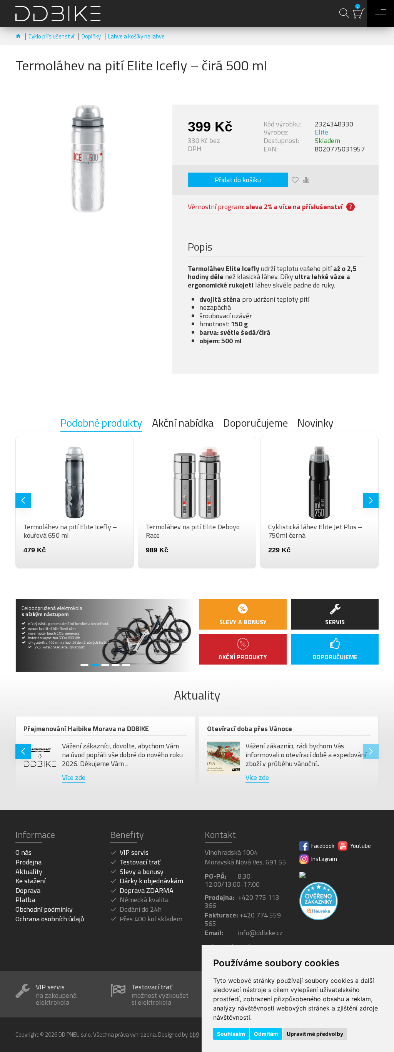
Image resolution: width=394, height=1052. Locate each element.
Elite (321, 132)
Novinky (315, 423)
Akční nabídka (183, 423)
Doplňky (91, 36)
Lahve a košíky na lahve (136, 36)
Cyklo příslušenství (51, 36)
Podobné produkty (101, 423)
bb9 (194, 1034)
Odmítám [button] (266, 1033)
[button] (23, 500)
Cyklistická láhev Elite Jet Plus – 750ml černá (315, 531)
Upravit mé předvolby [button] (315, 1033)
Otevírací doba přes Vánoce (249, 728)
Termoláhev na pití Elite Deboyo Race (193, 531)
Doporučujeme (255, 423)
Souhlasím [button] (231, 1033)
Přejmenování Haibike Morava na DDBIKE (86, 728)
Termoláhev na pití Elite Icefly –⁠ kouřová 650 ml (70, 531)
